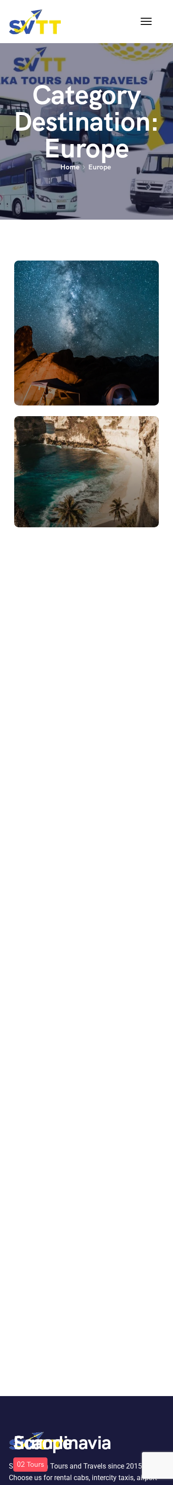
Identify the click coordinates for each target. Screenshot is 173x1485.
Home (69, 167)
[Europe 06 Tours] (86, 333)
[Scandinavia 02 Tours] (86, 472)
